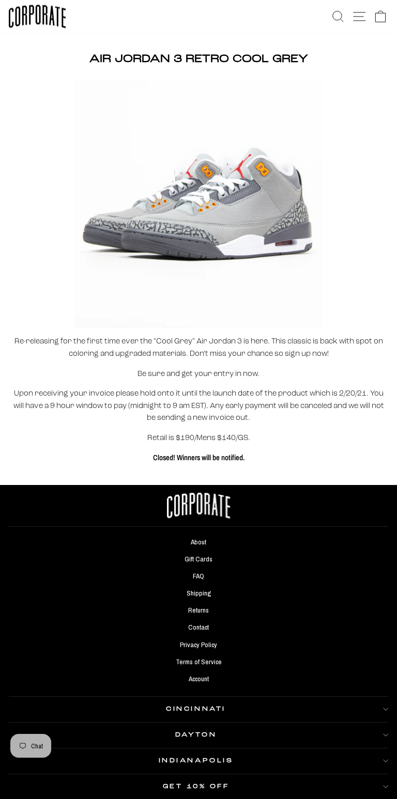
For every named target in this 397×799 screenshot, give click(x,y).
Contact (198, 627)
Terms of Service (199, 661)
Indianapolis (196, 761)
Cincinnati (195, 709)
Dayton (196, 735)
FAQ (198, 576)
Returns (198, 610)
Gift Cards (198, 558)
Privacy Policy (198, 644)
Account (199, 678)
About (198, 541)
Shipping (199, 593)
